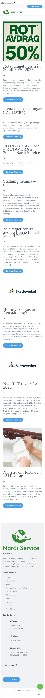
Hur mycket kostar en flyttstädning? (21, 311)
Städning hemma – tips (19, 183)
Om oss (8, 605)
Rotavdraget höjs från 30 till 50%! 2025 (22, 68)
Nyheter (9, 602)
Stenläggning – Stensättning (16, 588)
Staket (8, 584)
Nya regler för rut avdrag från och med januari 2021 (21, 232)
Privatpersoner (11, 595)
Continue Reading (13, 100)
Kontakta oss (10, 609)
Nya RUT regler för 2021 (20, 385)
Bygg (8, 577)
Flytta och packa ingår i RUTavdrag (22, 110)
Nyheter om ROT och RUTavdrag (22, 474)
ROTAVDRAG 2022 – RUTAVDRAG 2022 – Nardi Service (21, 149)
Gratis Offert (36, 6)
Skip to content (7, 3)
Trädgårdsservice (12, 591)
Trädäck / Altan (11, 581)
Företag (8, 598)
